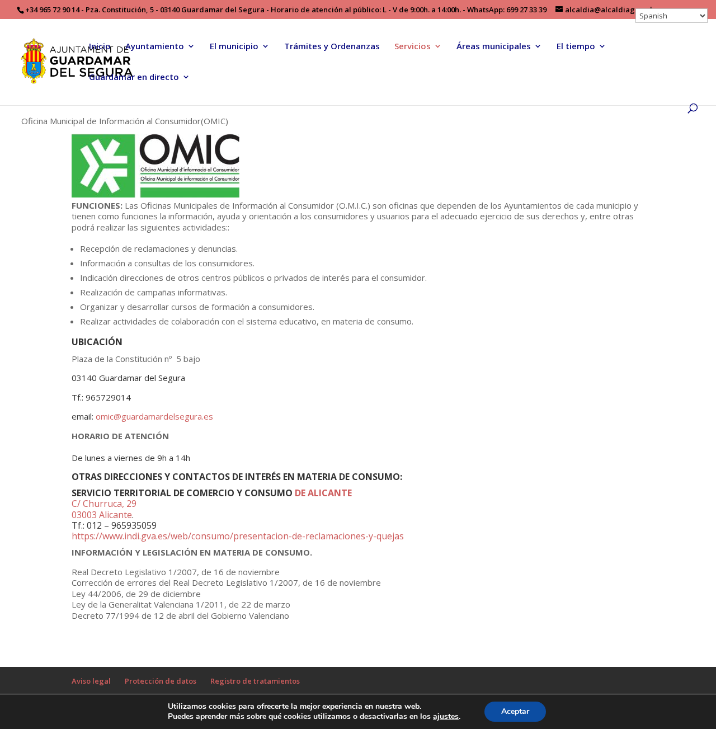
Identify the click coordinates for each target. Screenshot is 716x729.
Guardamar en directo (134, 77)
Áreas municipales (493, 46)
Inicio (100, 46)
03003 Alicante (102, 515)
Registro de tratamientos (255, 681)
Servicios (412, 46)
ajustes (446, 717)
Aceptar (515, 711)
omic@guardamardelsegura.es (154, 416)
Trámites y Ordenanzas (332, 46)
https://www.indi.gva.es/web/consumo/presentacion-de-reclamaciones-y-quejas (238, 536)
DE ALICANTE (323, 493)
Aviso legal (91, 681)
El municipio (234, 46)
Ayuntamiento (154, 46)
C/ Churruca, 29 (104, 503)
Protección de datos (160, 681)
